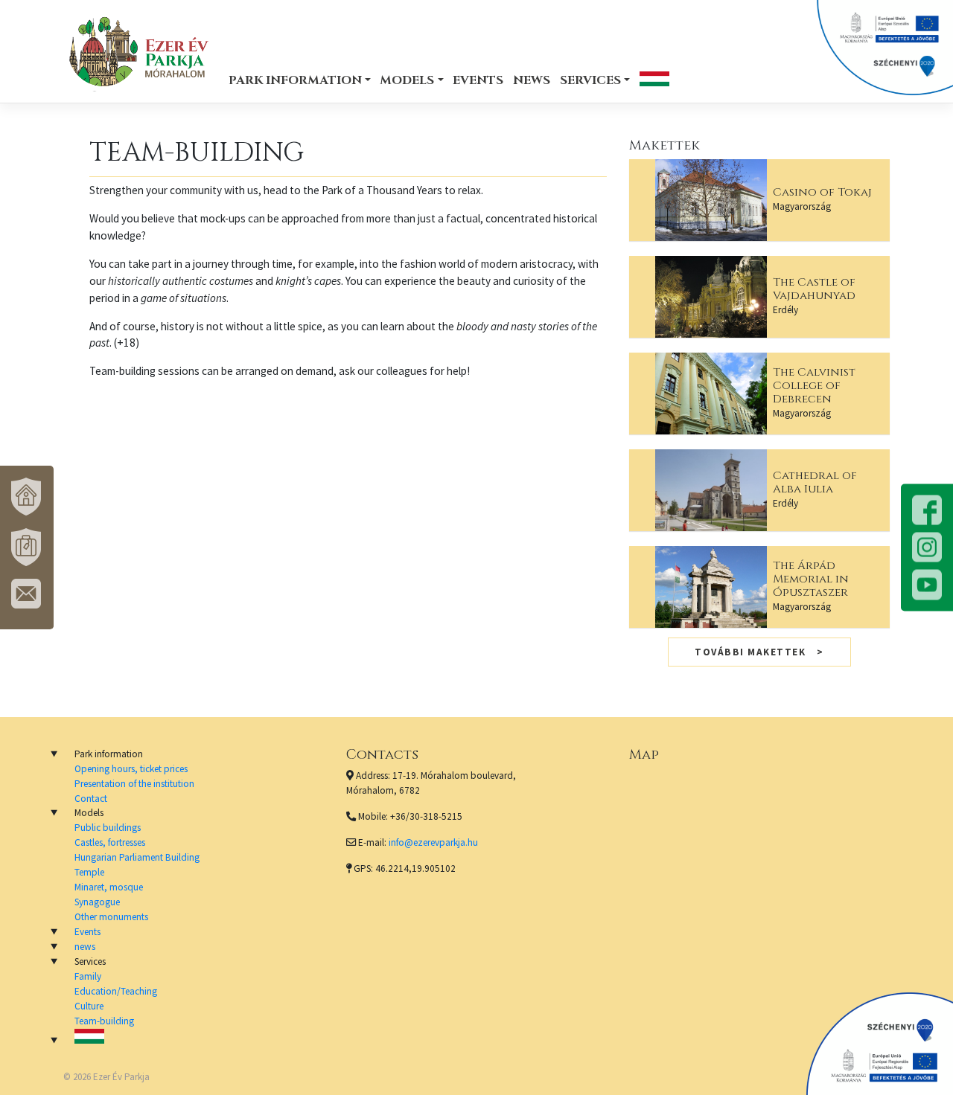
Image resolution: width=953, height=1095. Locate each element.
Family (87, 976)
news (531, 80)
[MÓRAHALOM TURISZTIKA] (26, 547)
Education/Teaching (115, 991)
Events (478, 80)
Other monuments (111, 917)
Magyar (654, 78)
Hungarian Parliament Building (137, 857)
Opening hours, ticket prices (131, 768)
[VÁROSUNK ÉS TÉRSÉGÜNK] (26, 497)
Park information (295, 80)
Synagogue (97, 902)
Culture (88, 1006)
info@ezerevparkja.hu (433, 842)
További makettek (750, 652)
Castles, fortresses (109, 842)
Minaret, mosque (108, 887)
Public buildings (107, 827)
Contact (90, 798)
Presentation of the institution (134, 783)
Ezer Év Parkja (121, 1076)
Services (590, 80)
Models (407, 80)
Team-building (104, 1021)
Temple (89, 872)
